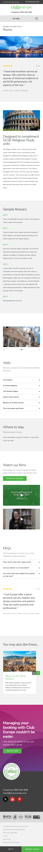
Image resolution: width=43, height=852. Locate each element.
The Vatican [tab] (7, 380)
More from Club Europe (12, 2)
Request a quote (32, 849)
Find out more (12, 751)
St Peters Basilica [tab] (10, 386)
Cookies (5, 836)
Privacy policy (7, 839)
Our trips (16, 18)
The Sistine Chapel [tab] (10, 391)
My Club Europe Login (32, 1)
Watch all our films (14, 478)
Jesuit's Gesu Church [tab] (11, 397)
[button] (4, 350)
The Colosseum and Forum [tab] (13, 408)
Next (38, 673)
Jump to (11, 849)
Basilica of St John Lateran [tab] (13, 403)
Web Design (6, 842)
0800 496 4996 (26, 12)
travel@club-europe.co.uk (14, 793)
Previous (34, 673)
